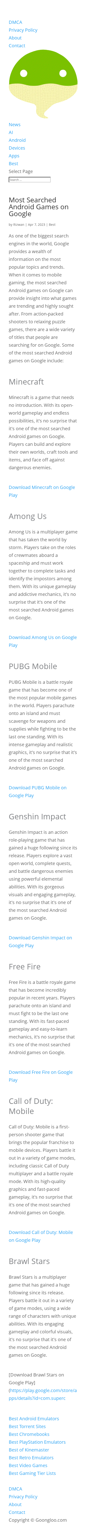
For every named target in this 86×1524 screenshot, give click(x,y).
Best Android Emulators (34, 1418)
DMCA (15, 22)
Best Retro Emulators (31, 1457)
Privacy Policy (23, 30)
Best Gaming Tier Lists (32, 1473)
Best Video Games (28, 1465)
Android (17, 140)
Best (13, 163)
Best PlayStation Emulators (37, 1442)
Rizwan (18, 224)
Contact (17, 45)
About (15, 38)
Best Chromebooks (29, 1434)
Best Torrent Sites (27, 1426)
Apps (14, 156)
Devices (17, 148)
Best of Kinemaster (29, 1450)
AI (11, 132)
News (15, 124)
